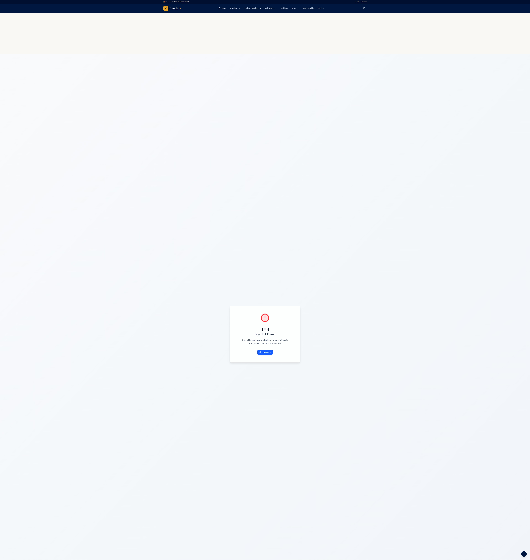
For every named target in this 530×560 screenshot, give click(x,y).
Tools (320, 8)
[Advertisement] (265, 33)
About (357, 2)
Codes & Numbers (251, 8)
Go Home (267, 352)
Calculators (270, 8)
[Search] (364, 8)
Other (294, 8)
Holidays (284, 8)
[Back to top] (524, 554)
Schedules (234, 8)
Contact (364, 2)
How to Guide (308, 8)
